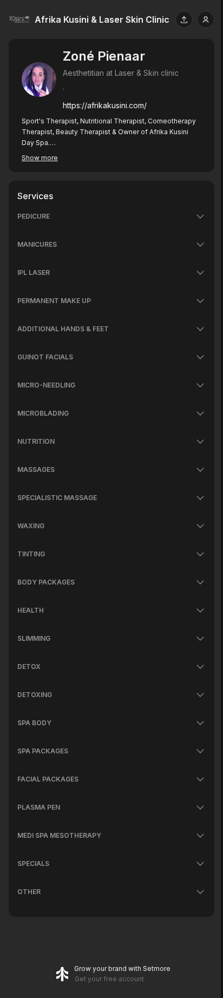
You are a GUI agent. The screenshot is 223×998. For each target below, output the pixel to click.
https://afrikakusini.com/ (105, 105)
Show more (40, 158)
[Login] (205, 19)
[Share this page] (184, 19)
